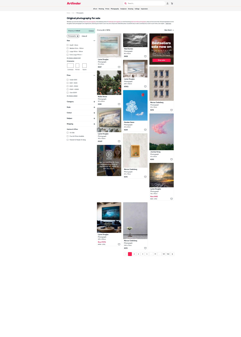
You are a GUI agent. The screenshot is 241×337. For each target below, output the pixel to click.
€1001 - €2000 (74, 89)
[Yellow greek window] (135, 156)
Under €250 (73, 80)
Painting (101, 9)
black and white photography (138, 21)
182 (168, 262)
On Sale (72, 132)
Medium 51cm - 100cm (77, 48)
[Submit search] (125, 3)
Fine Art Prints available (77, 136)
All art (95, 9)
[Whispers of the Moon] (109, 200)
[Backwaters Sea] (109, 88)
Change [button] (91, 31)
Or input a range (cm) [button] (74, 58)
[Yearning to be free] (135, 110)
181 (164, 262)
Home (68, 13)
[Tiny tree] (135, 204)
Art (73, 13)
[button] (169, 30)
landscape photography (114, 21)
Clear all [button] (84, 36)
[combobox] (169, 30)
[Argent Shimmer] (135, 74)
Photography (115, 9)
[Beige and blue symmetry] (161, 89)
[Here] (161, 137)
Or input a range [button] (72, 96)
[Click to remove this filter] (77, 36)
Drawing (130, 9)
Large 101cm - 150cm (76, 51)
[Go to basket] (172, 3)
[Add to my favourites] (119, 67)
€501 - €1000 (74, 86)
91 (155, 262)
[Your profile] (167, 3)
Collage (137, 9)
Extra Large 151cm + (76, 55)
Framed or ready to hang (78, 140)
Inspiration (144, 9)
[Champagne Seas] (109, 125)
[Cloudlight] (109, 51)
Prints (107, 9)
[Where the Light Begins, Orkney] (161, 181)
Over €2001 (73, 92)
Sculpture (123, 9)
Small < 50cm (74, 45)
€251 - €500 (73, 83)
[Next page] (172, 262)
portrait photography (90, 21)
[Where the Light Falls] (135, 45)
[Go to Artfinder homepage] (74, 3)
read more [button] (168, 23)
